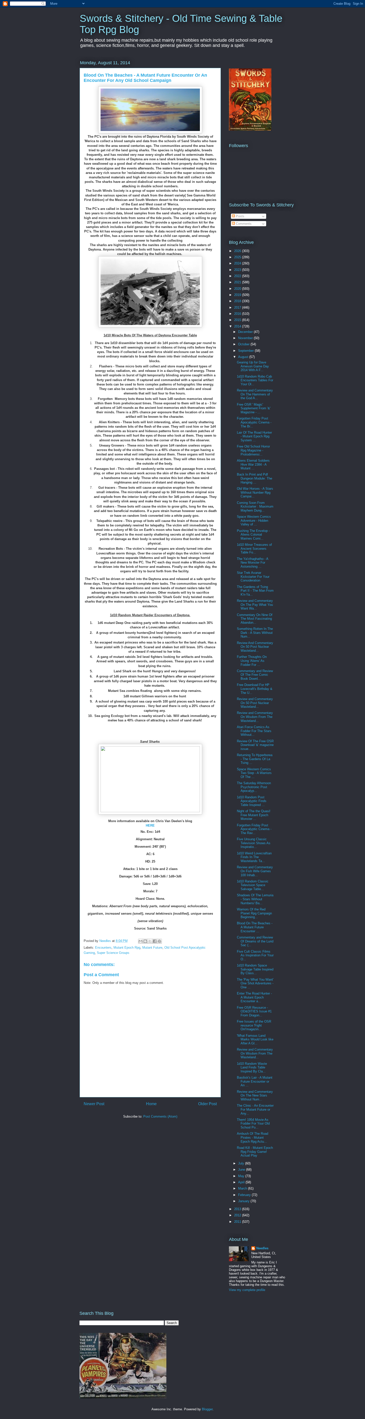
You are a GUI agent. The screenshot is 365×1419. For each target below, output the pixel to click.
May (241, 1176)
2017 (238, 307)
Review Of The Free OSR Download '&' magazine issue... (255, 745)
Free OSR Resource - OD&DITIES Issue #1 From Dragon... (254, 1011)
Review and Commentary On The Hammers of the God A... (255, 394)
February (245, 1195)
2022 (238, 276)
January (244, 1201)
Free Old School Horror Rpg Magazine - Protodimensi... (253, 450)
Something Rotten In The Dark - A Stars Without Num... (255, 632)
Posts (239, 216)
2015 (238, 320)
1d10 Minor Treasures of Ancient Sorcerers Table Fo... (254, 548)
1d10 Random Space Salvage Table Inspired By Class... (255, 969)
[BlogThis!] (145, 941)
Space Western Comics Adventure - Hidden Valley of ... (254, 520)
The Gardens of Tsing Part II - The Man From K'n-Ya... (255, 590)
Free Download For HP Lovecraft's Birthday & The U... (254, 688)
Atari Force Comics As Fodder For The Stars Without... (254, 731)
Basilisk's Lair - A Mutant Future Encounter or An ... (254, 1081)
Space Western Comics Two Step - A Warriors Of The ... (254, 773)
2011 (238, 1222)
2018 (238, 301)
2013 (238, 1209)
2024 (238, 263)
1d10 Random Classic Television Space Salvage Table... (252, 885)
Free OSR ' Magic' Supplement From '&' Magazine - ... (253, 408)
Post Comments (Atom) (160, 1116)
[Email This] (140, 941)
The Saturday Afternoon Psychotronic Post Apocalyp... (254, 787)
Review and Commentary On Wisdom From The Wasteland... (255, 716)
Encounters (103, 947)
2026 (238, 251)
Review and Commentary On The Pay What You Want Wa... (255, 604)
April (242, 1182)
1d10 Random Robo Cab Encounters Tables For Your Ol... (255, 380)
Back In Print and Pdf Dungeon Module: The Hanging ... (254, 478)
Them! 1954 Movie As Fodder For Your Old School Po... (253, 1123)
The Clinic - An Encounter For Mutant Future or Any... (255, 1109)
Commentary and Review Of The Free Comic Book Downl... (255, 674)
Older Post (207, 1104)
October (244, 344)
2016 (238, 314)
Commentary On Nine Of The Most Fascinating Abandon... (254, 618)
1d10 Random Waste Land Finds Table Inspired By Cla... (252, 1067)
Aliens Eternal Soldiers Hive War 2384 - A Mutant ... (253, 464)
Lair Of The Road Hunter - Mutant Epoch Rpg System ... (254, 436)
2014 (238, 326)
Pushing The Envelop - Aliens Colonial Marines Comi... (253, 534)
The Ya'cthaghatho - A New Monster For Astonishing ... (252, 562)
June (242, 1169)
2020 (238, 288)
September (246, 351)
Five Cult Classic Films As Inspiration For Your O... (255, 955)
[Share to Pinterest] (159, 941)
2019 (238, 295)
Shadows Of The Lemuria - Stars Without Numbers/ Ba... (255, 899)
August (243, 357)
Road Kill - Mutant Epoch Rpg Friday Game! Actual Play (255, 1151)
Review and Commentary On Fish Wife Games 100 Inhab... (255, 871)
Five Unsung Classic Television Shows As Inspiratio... (253, 843)
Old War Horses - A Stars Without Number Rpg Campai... (255, 492)
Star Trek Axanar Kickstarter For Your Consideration (253, 576)
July (241, 1163)
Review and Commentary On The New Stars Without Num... (255, 1095)
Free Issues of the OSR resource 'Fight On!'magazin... (254, 1025)
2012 (238, 1215)
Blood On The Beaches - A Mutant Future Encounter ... (254, 927)
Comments (243, 224)
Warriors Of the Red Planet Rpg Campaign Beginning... (254, 913)
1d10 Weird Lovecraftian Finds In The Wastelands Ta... (254, 857)
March (243, 1188)
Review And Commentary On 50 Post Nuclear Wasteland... (255, 646)
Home (151, 1104)
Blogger (207, 1409)
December (246, 332)
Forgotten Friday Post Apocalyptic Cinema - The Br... (254, 422)
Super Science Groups (113, 953)
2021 (238, 282)
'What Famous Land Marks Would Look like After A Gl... (255, 1039)
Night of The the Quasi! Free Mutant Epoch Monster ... (253, 815)
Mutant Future (152, 947)
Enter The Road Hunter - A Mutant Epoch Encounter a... (254, 997)
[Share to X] (149, 941)
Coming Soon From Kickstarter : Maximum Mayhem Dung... (255, 506)
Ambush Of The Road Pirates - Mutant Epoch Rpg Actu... (252, 1137)
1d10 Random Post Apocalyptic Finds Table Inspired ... (251, 801)
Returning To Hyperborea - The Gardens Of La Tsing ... (254, 759)
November (246, 338)
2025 (238, 257)
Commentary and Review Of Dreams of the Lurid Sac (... (255, 941)
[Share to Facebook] (154, 941)
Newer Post (94, 1104)
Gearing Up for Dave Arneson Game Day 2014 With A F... (253, 366)
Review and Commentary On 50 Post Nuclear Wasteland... (255, 703)
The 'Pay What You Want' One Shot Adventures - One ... (255, 983)
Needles (262, 1248)
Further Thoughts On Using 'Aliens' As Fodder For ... (252, 660)
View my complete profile (247, 1290)
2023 (238, 270)
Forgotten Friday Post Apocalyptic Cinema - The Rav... (254, 829)
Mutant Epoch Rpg (126, 947)
